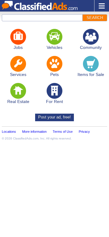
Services (18, 74)
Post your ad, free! (54, 117)
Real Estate (18, 101)
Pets (54, 74)
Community (91, 47)
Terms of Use (63, 131)
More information (34, 131)
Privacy (84, 131)
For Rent (54, 101)
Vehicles (54, 47)
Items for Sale (91, 74)
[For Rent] (54, 91)
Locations (9, 131)
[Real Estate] (18, 91)
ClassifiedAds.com (25, 138)
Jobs (18, 47)
